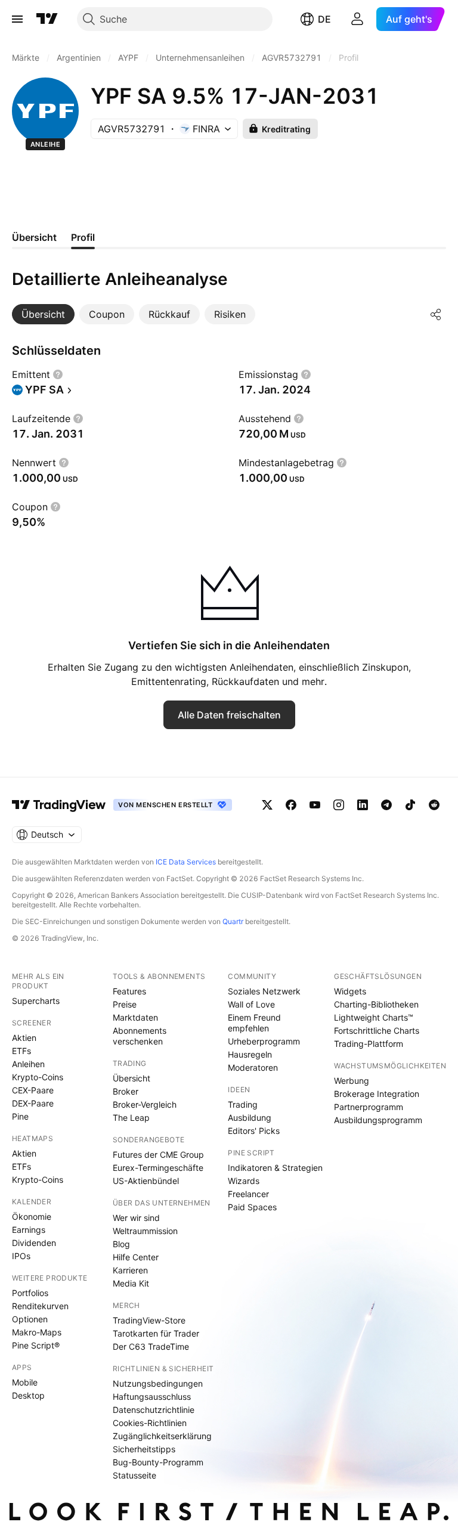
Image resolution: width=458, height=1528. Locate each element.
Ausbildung (249, 1117)
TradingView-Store (149, 1320)
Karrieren (130, 1270)
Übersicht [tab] (34, 237)
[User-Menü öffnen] (357, 19)
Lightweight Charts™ (373, 1017)
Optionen (30, 1319)
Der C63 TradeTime (151, 1346)
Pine (20, 1116)
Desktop (28, 1395)
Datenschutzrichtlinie (153, 1410)
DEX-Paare (33, 1103)
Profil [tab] (83, 237)
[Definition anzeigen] (57, 374)
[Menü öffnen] (17, 19)
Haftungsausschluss (152, 1396)
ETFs (21, 1051)
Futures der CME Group (158, 1154)
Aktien (24, 1038)
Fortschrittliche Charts (376, 1030)
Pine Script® (36, 1345)
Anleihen (28, 1064)
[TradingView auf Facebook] (291, 804)
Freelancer (248, 1194)
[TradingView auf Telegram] (386, 804)
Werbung (351, 1081)
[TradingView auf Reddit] (434, 804)
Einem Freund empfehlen (254, 1022)
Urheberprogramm (264, 1041)
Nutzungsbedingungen (158, 1383)
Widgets (350, 991)
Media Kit (131, 1283)
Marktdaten (135, 1017)
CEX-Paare (33, 1090)
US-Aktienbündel (146, 1181)
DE (324, 19)
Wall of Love (251, 1004)
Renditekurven (40, 1306)
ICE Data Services (186, 861)
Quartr (232, 921)
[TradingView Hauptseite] (47, 19)
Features (129, 991)
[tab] (43, 314)
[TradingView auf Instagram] (338, 804)
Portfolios (30, 1293)
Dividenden (34, 1243)
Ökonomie (31, 1216)
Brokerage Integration (376, 1094)
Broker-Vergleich (145, 1104)
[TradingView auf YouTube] (315, 804)
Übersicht (131, 1078)
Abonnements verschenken (139, 1035)
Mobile (25, 1382)
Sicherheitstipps (144, 1449)
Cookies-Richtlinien (150, 1423)
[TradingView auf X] (267, 804)
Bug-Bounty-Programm (158, 1462)
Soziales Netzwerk (264, 991)
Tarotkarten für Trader (156, 1333)
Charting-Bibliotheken (376, 1004)
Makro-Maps (36, 1332)
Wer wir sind (136, 1218)
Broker (125, 1091)
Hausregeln (250, 1054)
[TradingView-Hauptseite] (59, 804)
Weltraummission (145, 1231)
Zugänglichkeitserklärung (162, 1436)
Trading (243, 1104)
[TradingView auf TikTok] (410, 804)
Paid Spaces (252, 1207)
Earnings (28, 1230)
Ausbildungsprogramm (378, 1120)
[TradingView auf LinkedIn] (362, 804)
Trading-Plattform (368, 1044)
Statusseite (134, 1475)
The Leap (131, 1117)
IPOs (21, 1256)
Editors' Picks (254, 1131)
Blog (121, 1244)
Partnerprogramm (368, 1107)
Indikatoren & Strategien (275, 1168)
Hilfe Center (136, 1257)
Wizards (243, 1181)
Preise (125, 1004)
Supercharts (36, 1001)
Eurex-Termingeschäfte (158, 1168)
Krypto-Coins (37, 1077)
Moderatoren (253, 1067)
